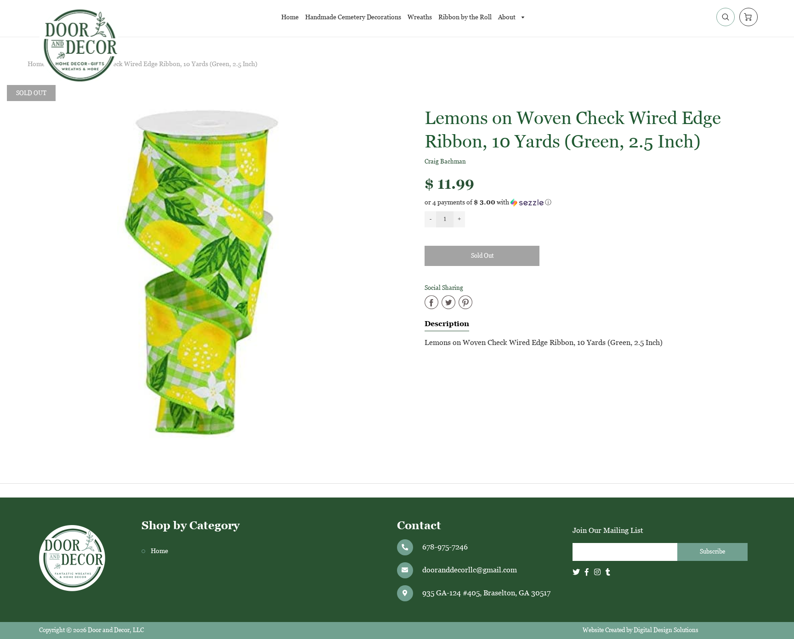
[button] (595, 202)
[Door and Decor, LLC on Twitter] (576, 572)
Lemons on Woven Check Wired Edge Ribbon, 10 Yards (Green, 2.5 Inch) (154, 64)
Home (290, 17)
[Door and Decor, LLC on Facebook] (587, 572)
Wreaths (420, 17)
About (507, 17)
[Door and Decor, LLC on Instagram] (597, 572)
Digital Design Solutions (666, 630)
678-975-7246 (445, 547)
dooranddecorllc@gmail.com (469, 569)
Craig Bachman (445, 161)
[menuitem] (290, 17)
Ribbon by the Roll (465, 17)
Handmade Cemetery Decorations (353, 17)
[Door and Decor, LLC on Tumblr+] (608, 572)
